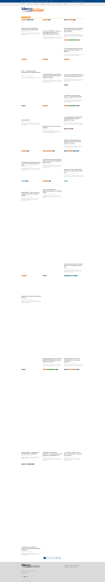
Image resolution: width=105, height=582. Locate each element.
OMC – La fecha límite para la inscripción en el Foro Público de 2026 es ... (30, 72)
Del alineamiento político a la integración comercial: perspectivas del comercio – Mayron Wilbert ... (73, 30)
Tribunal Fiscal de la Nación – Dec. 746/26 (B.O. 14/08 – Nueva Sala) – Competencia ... (72, 360)
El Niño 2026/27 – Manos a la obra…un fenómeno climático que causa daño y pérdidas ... (30, 194)
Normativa (42, 1)
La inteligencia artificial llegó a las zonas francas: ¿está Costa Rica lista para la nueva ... (31, 164)
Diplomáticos (67, 59)
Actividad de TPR (25, 120)
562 (57, 558)
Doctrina (66, 105)
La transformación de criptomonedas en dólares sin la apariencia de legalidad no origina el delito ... (52, 161)
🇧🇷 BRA (49, 19)
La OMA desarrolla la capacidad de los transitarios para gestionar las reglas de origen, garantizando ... (52, 76)
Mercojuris (23, 31)
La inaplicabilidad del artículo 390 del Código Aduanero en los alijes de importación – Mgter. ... (73, 118)
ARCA (65, 128)
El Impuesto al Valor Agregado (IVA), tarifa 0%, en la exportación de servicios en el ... (73, 171)
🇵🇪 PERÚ (74, 19)
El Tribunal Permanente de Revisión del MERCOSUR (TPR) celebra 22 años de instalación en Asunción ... (52, 360)
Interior (72, 275)
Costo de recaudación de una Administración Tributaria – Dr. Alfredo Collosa (52, 191)
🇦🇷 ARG (32, 19)
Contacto (51, 1)
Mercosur (23, 105)
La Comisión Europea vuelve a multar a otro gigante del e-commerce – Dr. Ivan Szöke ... (73, 454)
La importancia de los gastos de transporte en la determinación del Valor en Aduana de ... (30, 548)
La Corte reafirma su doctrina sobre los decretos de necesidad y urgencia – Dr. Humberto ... (73, 50)
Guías (25, 1)
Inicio (22, 1)
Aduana (66, 275)
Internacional (24, 19)
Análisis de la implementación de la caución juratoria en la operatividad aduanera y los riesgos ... (72, 141)
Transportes (45, 19)
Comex (66, 19)
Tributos (28, 19)
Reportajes (47, 1)
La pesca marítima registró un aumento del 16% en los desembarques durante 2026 (73, 265)
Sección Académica (31, 1)
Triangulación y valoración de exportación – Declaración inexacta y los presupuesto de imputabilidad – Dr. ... (52, 454)
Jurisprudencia (37, 1)
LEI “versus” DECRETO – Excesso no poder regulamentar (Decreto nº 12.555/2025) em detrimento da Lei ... (52, 32)
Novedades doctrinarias (72, 105)
